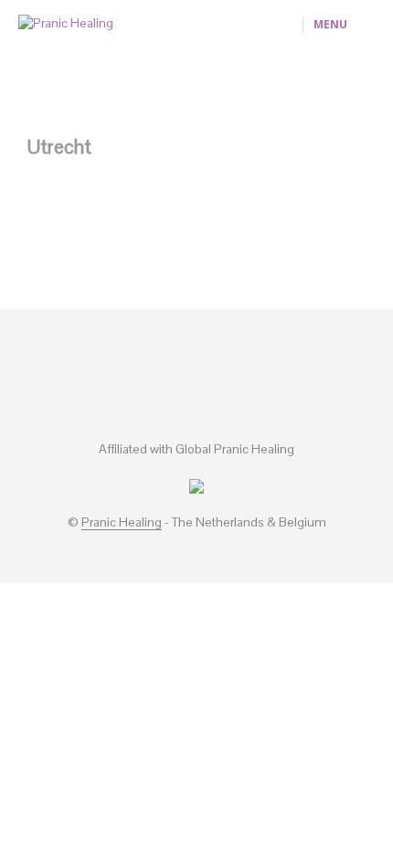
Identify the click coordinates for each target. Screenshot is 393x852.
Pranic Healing (121, 523)
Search (295, 770)
